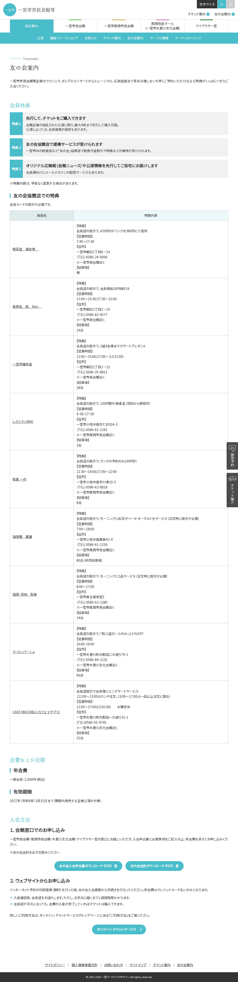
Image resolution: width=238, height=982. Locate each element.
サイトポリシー (55, 964)
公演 (40, 38)
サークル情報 (159, 38)
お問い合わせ (113, 964)
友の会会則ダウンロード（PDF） (152, 865)
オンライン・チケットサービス (116, 929)
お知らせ (91, 38)
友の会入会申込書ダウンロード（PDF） (85, 865)
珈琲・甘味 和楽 (25, 594)
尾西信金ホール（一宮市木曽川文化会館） (163, 25)
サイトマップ (137, 964)
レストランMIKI (23, 421)
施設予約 (232, 459)
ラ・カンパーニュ (24, 651)
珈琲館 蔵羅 (22, 536)
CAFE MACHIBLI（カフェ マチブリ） (36, 712)
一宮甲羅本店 (22, 364)
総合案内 (31, 25)
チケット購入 (232, 494)
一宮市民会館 (75, 25)
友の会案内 (223, 14)
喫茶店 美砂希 (26, 249)
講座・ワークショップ (64, 38)
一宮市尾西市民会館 (119, 25)
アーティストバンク (188, 38)
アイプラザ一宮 (206, 25)
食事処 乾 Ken (27, 306)
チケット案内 (196, 14)
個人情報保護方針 (85, 964)
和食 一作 (19, 479)
